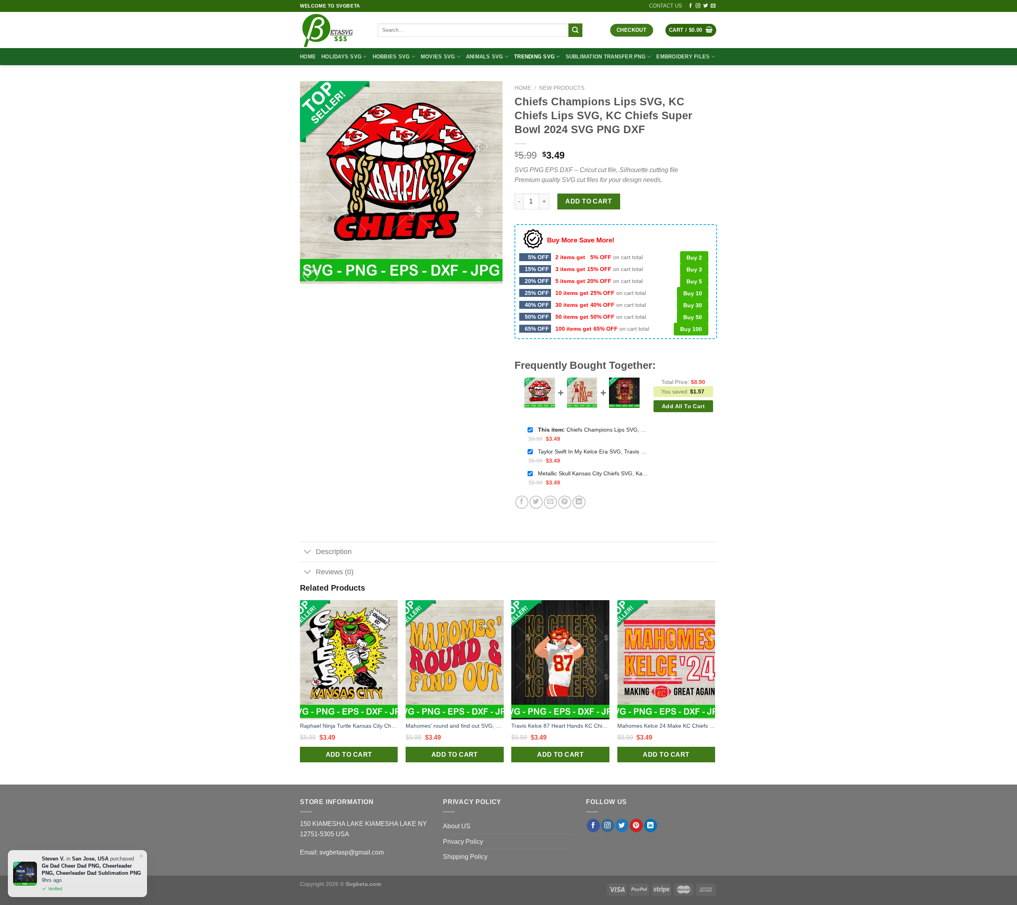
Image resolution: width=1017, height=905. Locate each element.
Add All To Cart (683, 406)
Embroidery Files (683, 57)
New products (561, 88)
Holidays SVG (341, 57)
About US (456, 826)
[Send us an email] (713, 6)
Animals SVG (484, 57)
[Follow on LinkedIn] (650, 825)
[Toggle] (307, 552)
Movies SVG (438, 57)
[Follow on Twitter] (705, 6)
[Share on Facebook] (521, 502)
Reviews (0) (335, 572)
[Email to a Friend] (550, 502)
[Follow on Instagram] (698, 6)
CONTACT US (665, 6)
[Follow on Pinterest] (636, 825)
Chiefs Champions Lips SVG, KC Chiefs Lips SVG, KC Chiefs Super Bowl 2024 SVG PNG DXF (593, 429)
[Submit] (575, 30)
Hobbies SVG (391, 57)
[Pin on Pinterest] (564, 502)
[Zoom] (310, 274)
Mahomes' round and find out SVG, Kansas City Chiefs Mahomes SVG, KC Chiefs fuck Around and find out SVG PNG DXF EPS (455, 726)
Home (308, 57)
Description (334, 552)
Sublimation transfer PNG (606, 57)
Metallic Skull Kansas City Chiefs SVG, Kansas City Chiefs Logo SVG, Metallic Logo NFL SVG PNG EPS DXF (593, 473)
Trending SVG (534, 57)
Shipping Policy (465, 856)
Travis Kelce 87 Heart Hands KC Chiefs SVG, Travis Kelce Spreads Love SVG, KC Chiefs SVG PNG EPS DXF (560, 726)
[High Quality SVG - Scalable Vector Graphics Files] (333, 30)
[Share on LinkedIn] (579, 502)
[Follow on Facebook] (690, 6)
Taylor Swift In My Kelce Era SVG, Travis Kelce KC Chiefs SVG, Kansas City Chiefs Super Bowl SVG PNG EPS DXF (593, 451)
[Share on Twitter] (536, 502)
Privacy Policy (463, 841)
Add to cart (588, 201)
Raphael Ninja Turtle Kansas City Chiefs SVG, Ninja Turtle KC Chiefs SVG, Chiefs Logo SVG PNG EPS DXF (349, 726)
